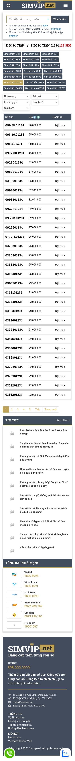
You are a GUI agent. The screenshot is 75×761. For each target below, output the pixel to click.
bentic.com (14, 737)
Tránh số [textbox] (38, 102)
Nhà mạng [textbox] (10, 96)
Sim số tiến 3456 (52, 71)
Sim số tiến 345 (12, 59)
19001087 (31, 626)
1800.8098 (31, 576)
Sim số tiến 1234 (12, 71)
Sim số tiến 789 (31, 65)
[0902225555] (9, 753)
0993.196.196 (33, 616)
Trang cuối (51, 409)
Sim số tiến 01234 (13, 82)
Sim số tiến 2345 (32, 71)
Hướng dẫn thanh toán (21, 728)
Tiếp (37, 409)
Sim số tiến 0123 (50, 65)
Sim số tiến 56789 (56, 88)
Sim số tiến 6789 (52, 76)
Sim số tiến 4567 (12, 76)
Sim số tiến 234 (50, 54)
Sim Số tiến (15, 45)
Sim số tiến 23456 (56, 82)
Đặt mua (60, 125)
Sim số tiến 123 (31, 54)
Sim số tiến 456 (31, 59)
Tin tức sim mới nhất (20, 724)
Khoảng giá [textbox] (10, 102)
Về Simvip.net (16, 717)
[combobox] (16, 96)
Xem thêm (63, 420)
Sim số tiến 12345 (34, 82)
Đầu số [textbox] (37, 96)
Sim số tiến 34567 (13, 88)
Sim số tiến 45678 (34, 88)
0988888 (56, 29)
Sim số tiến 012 (12, 54)
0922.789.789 (33, 606)
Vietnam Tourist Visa (20, 741)
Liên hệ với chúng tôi (19, 721)
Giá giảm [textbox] (9, 107)
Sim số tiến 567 (50, 59)
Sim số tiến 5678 (32, 76)
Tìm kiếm (59, 19)
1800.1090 (31, 596)
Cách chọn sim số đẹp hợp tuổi (37, 547)
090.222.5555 (19, 667)
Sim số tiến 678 (12, 65)
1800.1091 (31, 586)
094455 (13, 35)
